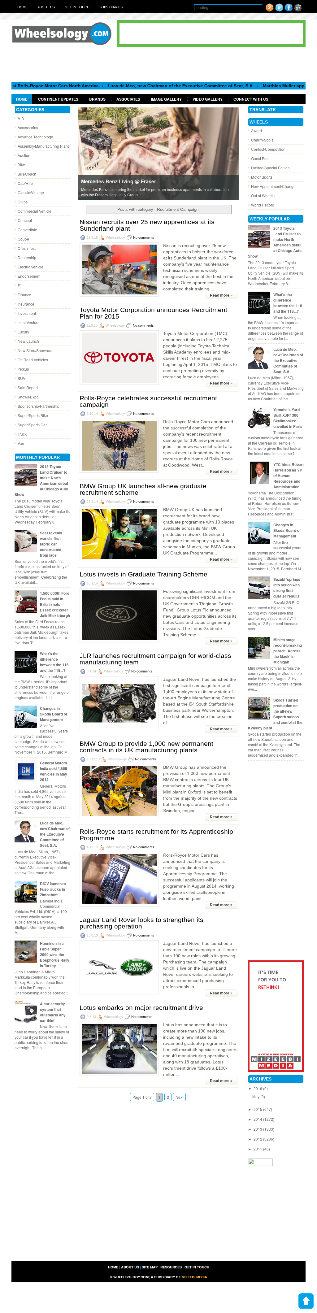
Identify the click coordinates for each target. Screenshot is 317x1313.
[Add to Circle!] (298, 10)
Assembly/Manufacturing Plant (43, 146)
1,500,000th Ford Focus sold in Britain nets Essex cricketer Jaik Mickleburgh (55, 604)
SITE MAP (150, 1267)
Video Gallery (208, 99)
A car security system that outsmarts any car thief (53, 1012)
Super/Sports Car (32, 424)
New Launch (28, 341)
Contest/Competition (268, 149)
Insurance (26, 304)
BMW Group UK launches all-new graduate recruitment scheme (143, 489)
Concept (25, 220)
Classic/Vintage (31, 192)
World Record (262, 204)
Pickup (23, 369)
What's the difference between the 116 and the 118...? (54, 662)
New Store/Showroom (36, 350)
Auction (24, 155)
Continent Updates (58, 99)
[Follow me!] (279, 10)
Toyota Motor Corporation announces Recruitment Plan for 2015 (153, 313)
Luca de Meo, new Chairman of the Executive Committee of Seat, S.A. (152, 85)
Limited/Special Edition (270, 167)
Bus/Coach (27, 173)
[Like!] (288, 10)
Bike (21, 164)
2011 (258, 1148)
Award (256, 130)
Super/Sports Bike (33, 415)
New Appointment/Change (273, 186)
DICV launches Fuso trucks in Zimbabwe (53, 889)
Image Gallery (166, 99)
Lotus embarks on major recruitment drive (141, 1007)
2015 (258, 1109)
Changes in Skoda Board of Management (53, 714)
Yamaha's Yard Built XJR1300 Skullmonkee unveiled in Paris (287, 418)
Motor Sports (261, 177)
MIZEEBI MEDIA (194, 1277)
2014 (258, 1119)
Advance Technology (35, 136)
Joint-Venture (29, 322)
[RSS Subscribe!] (269, 10)
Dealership (27, 257)
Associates (128, 99)
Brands (97, 99)
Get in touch (77, 7)
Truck (22, 434)
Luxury (23, 331)
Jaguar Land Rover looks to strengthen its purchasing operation (141, 922)
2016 (258, 1088)
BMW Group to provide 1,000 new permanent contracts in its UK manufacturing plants (146, 746)
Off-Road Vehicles (33, 359)
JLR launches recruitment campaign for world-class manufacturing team (155, 658)
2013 (258, 1129)
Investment (27, 313)
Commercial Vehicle (34, 211)
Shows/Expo (28, 396)
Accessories (28, 127)
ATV (21, 118)
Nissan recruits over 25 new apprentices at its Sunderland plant (147, 225)
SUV (21, 378)
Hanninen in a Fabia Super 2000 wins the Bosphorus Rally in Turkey (54, 954)
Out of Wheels (263, 195)
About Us (46, 7)
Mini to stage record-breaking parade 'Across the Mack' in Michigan (287, 651)
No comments (143, 237)
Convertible (27, 229)
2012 (258, 1138)
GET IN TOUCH (197, 1267)
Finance (24, 294)
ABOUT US (130, 1267)
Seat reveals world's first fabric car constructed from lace (51, 544)
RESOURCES (171, 1267)
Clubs (23, 201)
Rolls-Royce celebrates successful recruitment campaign (148, 401)
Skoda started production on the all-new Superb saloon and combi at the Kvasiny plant (275, 714)
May (256, 1096)
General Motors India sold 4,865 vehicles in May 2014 (53, 771)
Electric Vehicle (30, 266)
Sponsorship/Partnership (38, 406)
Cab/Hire (25, 183)
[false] (158, 153)
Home (22, 7)
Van (21, 443)
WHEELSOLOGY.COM (131, 1277)
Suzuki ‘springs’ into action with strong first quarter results (287, 587)
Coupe (23, 238)
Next (179, 1097)
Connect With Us (250, 99)
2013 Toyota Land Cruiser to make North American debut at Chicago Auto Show (41, 480)
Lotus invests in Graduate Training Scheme (143, 574)
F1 (20, 285)
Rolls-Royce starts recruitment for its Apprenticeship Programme (156, 834)
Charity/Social (263, 139)
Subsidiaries (111, 7)
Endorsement (29, 276)
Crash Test (27, 248)
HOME (113, 1267)
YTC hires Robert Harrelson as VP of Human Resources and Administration (288, 475)
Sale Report (28, 387)
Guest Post (260, 158)
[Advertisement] (158, 64)
